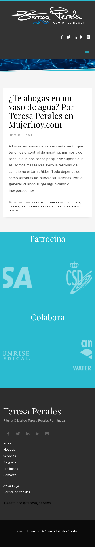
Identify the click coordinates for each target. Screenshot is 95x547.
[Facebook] (62, 37)
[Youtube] (81, 37)
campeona (64, 202)
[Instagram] (88, 37)
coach (76, 202)
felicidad (26, 206)
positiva (65, 206)
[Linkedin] (75, 37)
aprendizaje (39, 202)
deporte (14, 206)
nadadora (39, 206)
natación (53, 206)
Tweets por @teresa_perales (27, 502)
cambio (52, 202)
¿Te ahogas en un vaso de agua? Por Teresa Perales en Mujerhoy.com (41, 111)
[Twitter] (68, 37)
